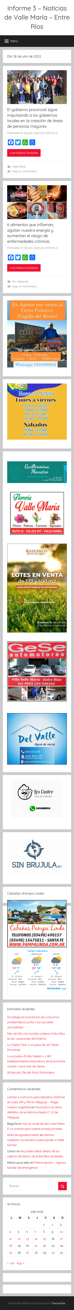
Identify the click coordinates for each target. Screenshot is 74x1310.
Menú (14, 41)
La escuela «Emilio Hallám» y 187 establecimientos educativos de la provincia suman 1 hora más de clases (36, 1061)
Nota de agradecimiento (23, 1135)
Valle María (19, 166)
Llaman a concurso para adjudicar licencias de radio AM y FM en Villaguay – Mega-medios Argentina (36, 1102)
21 (35, 1245)
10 (61, 1231)
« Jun (10, 1263)
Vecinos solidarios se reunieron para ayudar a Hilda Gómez (35, 1140)
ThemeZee (58, 1303)
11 (10, 1239)
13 (27, 1239)
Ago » (20, 1263)
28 (36, 1252)
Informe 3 (51, 133)
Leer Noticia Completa (24, 153)
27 (27, 1252)
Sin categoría (20, 281)
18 (10, 1245)
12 (19, 1239)
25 (10, 1252)
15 (44, 1239)
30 (53, 1252)
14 (35, 1239)
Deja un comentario (24, 171)
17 (61, 1239)
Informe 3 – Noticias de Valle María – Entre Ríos (37, 17)
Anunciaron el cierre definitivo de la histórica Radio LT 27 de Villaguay (34, 1112)
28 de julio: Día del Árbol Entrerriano (30, 1072)
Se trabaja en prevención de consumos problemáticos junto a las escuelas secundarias (33, 1022)
